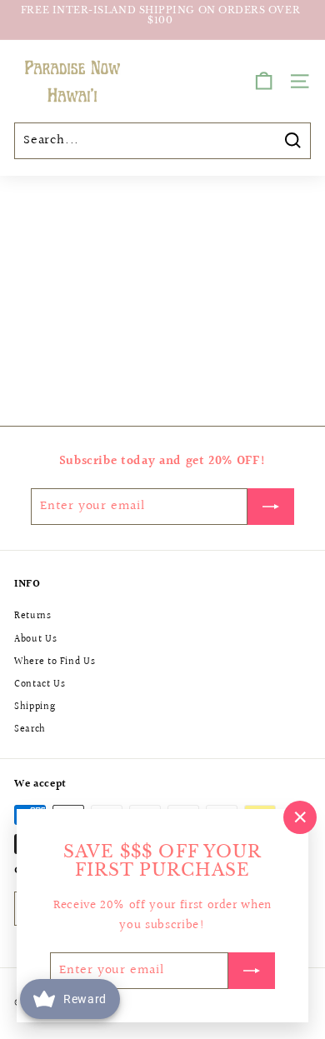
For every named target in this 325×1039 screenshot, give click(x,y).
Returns (33, 616)
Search (30, 729)
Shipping (34, 707)
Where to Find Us (54, 662)
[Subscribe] (251, 970)
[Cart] (263, 81)
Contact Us (40, 684)
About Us (35, 639)
